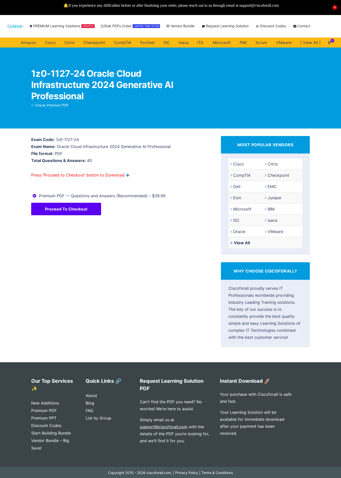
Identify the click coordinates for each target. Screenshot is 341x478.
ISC (236, 220)
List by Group (98, 418)
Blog (90, 403)
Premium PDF (44, 410)
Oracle (239, 231)
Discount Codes (46, 425)
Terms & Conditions (217, 472)
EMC (272, 186)
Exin (237, 197)
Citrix (273, 164)
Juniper (275, 197)
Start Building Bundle (51, 433)
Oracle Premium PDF (52, 105)
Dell (236, 186)
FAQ (89, 410)
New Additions (45, 403)
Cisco (238, 164)
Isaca (272, 220)
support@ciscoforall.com (163, 426)
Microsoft (242, 209)
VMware (275, 231)
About (91, 395)
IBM (271, 209)
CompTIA (242, 175)
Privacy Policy (186, 472)
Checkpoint (278, 175)
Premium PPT (43, 418)
